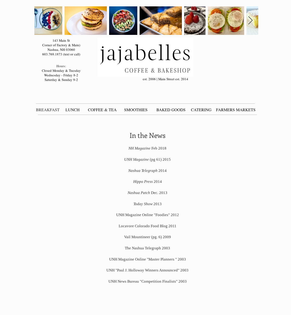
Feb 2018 (147, 148)
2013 (147, 204)
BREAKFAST (48, 109)
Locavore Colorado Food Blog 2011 (147, 226)
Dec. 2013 (147, 193)
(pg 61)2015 (147, 159)
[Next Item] (250, 20)
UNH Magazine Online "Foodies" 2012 (147, 215)
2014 (147, 170)
